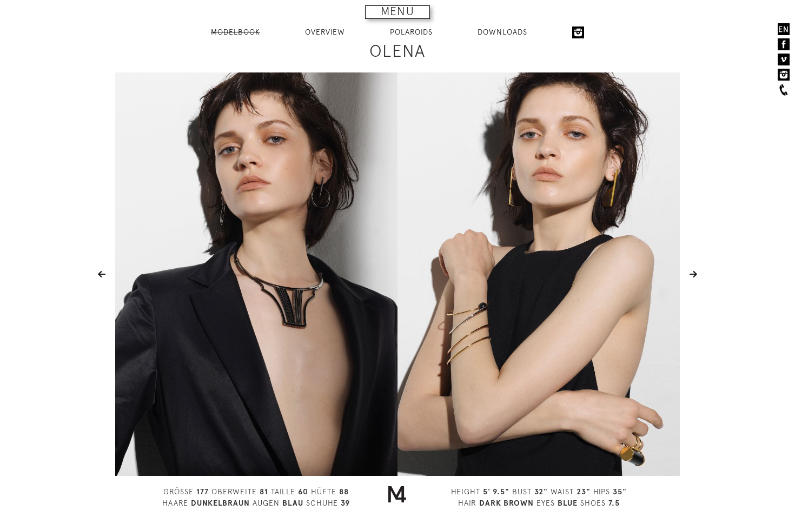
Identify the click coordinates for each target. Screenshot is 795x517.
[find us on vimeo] (784, 59)
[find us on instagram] (784, 75)
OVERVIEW (325, 32)
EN (783, 29)
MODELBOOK (235, 32)
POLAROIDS (411, 32)
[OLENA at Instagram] (578, 32)
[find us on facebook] (784, 44)
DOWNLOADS (502, 32)
